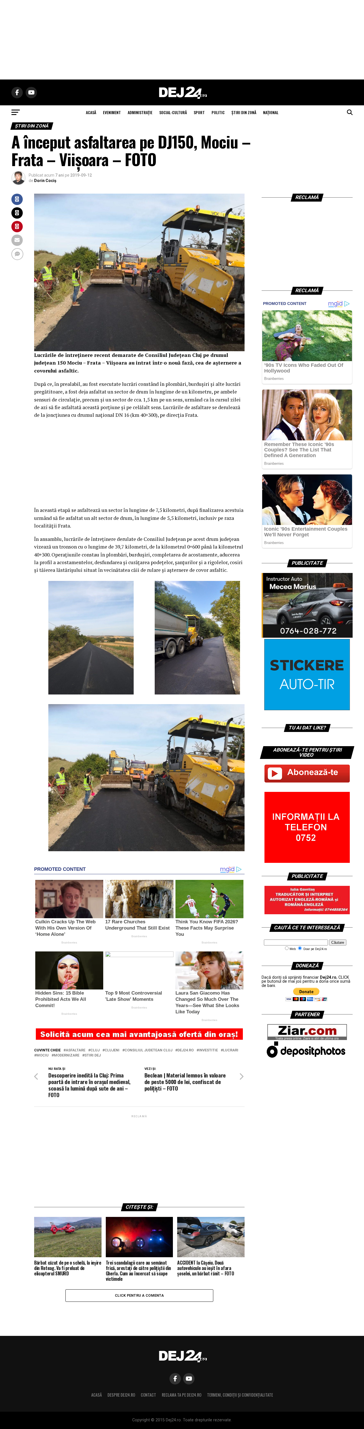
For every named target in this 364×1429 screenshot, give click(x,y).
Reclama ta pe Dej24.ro (181, 1395)
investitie (208, 1050)
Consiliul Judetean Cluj (148, 1050)
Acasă (96, 1395)
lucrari (230, 1050)
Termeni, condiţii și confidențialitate (240, 1395)
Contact (148, 1395)
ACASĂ (91, 112)
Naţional (270, 112)
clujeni (112, 1050)
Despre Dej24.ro (121, 1395)
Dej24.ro (185, 1050)
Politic (218, 112)
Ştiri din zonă (243, 112)
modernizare (66, 1055)
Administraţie (140, 112)
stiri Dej (92, 1055)
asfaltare (75, 1050)
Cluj (95, 1050)
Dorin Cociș (45, 180)
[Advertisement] (182, 39)
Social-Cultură (173, 112)
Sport (199, 112)
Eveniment (112, 112)
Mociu (42, 1055)
